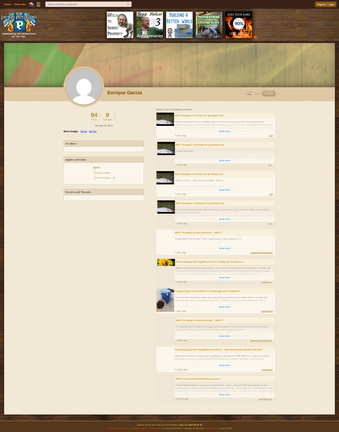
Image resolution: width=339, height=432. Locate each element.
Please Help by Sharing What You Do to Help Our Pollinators (210, 262)
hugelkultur (267, 370)
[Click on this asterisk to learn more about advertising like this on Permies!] (255, 37)
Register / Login (325, 4)
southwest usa (265, 399)
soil (271, 136)
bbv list (92, 131)
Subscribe (20, 4)
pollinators (267, 282)
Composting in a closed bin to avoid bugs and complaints (207, 291)
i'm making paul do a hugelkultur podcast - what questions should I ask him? (219, 349)
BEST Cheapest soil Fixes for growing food (199, 115)
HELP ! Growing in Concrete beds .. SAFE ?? (198, 232)
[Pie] (31, 4)
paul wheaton (211, 428)
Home (7, 4)
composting (267, 311)
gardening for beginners (262, 253)
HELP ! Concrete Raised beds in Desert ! (198, 379)
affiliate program (140, 428)
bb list (84, 131)
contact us (112, 428)
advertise (124, 428)
